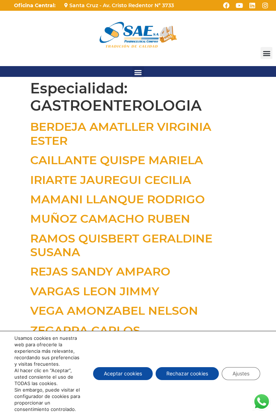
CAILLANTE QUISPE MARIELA (116, 160)
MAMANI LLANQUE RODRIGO (117, 199)
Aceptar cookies (123, 373)
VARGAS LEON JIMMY (94, 291)
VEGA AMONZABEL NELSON (114, 311)
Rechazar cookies (187, 373)
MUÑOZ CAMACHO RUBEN (110, 219)
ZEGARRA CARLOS (85, 330)
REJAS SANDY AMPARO (100, 271)
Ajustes (241, 373)
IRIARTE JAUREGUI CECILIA (110, 180)
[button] (266, 53)
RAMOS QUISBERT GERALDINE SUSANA (121, 245)
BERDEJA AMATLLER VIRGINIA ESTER (120, 133)
